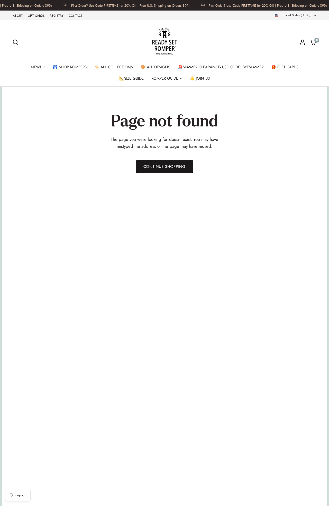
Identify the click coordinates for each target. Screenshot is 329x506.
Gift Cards (36, 15)
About (18, 15)
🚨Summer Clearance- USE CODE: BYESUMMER (220, 67)
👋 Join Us (200, 78)
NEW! (36, 67)
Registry (56, 15)
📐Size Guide (131, 78)
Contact (75, 15)
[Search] (17, 42)
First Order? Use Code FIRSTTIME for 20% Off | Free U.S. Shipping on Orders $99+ (124, 5)
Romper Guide (164, 78)
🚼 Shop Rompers (70, 67)
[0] (311, 42)
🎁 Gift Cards (284, 67)
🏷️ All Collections (113, 67)
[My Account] (302, 42)
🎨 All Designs (155, 67)
